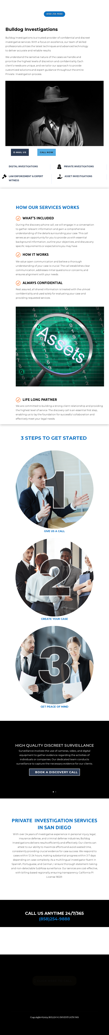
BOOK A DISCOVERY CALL (56, 772)
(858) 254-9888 (54, 14)
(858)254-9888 (54, 918)
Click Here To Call (54, 981)
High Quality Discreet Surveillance (54, 745)
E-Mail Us (19, 152)
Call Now (46, 152)
